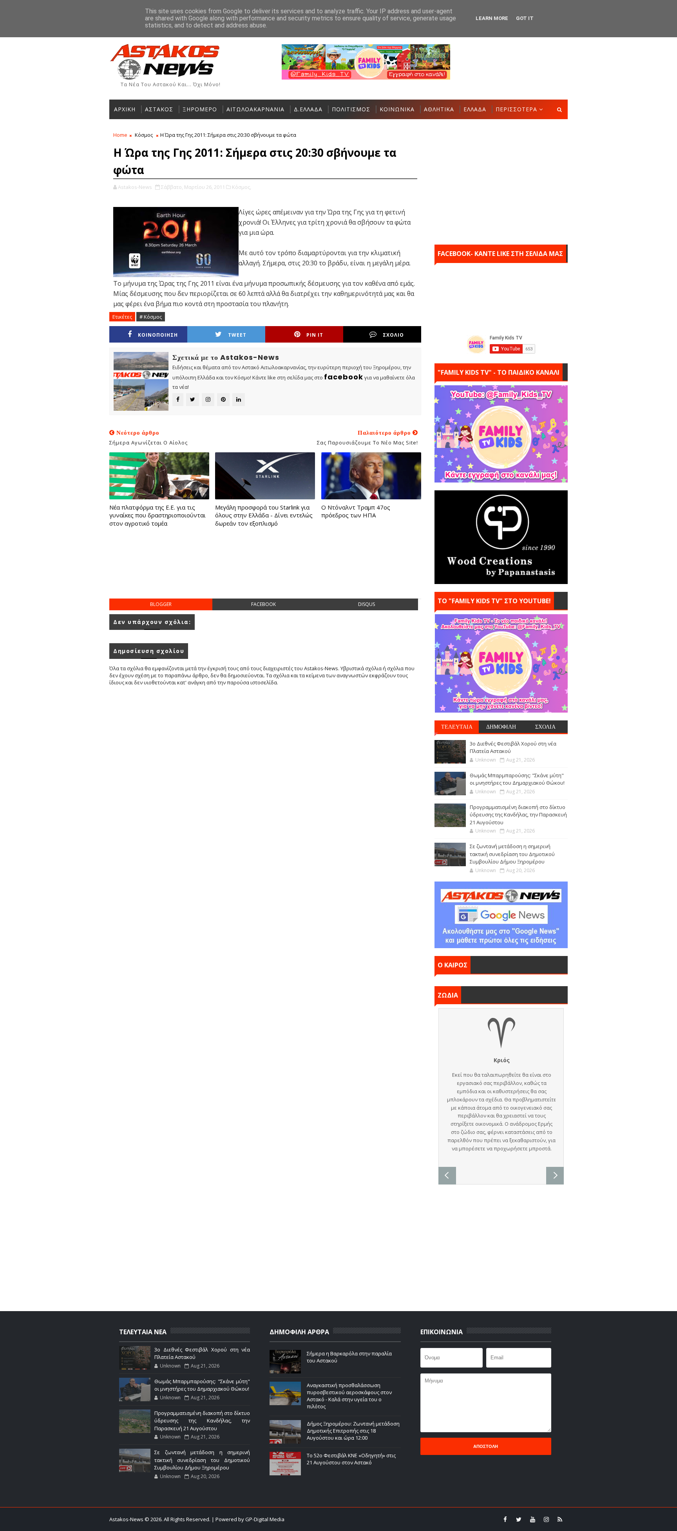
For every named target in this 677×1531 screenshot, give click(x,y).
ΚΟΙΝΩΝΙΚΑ (397, 109)
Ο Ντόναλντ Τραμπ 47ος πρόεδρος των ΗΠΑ (355, 511)
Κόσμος (144, 134)
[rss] (560, 1519)
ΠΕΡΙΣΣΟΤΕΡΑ (516, 109)
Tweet (237, 335)
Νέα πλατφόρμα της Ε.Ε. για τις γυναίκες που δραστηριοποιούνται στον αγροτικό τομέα (157, 515)
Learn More (492, 18)
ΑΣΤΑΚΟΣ (159, 109)
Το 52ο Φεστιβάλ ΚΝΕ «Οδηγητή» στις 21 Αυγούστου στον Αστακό (351, 1459)
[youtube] (532, 1519)
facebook (263, 604)
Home (120, 134)
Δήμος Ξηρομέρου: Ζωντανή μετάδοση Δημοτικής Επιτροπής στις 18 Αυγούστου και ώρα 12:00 (353, 1430)
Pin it (314, 335)
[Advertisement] (265, 570)
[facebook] (505, 1519)
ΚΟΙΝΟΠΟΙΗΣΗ (158, 335)
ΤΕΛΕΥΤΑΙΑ (456, 727)
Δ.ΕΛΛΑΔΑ (308, 109)
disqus (366, 604)
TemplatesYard (344, 1519)
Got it (525, 18)
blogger (161, 604)
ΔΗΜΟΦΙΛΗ (501, 727)
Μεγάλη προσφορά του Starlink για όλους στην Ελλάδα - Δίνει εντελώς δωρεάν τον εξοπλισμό (264, 515)
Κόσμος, (241, 186)
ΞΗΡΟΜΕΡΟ (200, 109)
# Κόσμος (150, 316)
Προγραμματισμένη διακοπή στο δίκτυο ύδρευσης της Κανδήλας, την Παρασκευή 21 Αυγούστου (518, 815)
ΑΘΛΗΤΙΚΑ (439, 109)
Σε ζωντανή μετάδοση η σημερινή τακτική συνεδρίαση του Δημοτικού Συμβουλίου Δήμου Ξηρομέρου (512, 854)
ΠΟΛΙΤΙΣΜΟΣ (351, 109)
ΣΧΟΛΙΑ (545, 727)
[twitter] (519, 1519)
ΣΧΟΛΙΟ (393, 335)
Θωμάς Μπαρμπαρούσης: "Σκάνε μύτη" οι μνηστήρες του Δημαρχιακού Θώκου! (517, 779)
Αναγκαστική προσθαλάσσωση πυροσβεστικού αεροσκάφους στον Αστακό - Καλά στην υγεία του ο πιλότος (349, 1396)
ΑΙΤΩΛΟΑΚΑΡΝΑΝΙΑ (255, 109)
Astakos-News (127, 1519)
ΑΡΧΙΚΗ (125, 109)
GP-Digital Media (423, 1519)
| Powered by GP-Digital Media (248, 1519)
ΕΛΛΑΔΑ (474, 109)
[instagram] (546, 1519)
